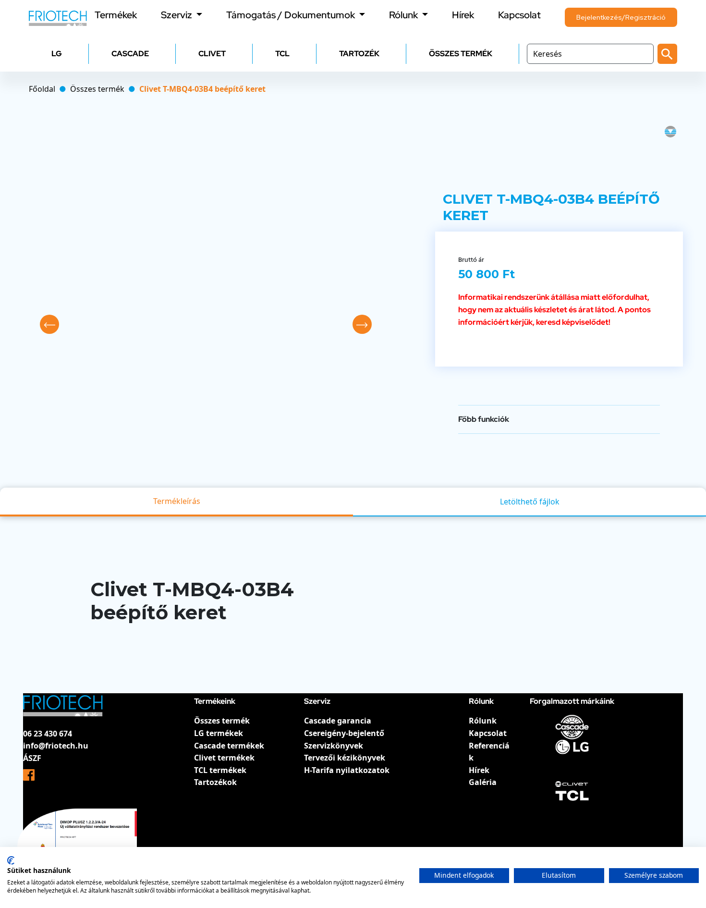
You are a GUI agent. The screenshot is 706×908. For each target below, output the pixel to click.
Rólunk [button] (404, 15)
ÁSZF (32, 758)
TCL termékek (220, 770)
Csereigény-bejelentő (344, 733)
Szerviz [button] (177, 15)
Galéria (483, 782)
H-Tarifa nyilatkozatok (347, 770)
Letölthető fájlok (530, 501)
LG (56, 54)
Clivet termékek (224, 757)
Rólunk (483, 720)
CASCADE (130, 54)
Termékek (116, 15)
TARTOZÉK (359, 54)
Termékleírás (176, 501)
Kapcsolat (519, 15)
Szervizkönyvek (333, 745)
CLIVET (212, 54)
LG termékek (218, 733)
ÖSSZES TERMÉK (460, 54)
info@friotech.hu (55, 745)
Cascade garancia (337, 720)
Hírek (463, 15)
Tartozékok (215, 782)
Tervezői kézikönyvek (344, 757)
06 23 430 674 (47, 733)
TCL (282, 54)
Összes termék (222, 720)
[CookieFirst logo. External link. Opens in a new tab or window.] (10, 860)
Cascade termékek (229, 745)
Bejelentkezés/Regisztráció (621, 17)
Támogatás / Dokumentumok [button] (291, 15)
